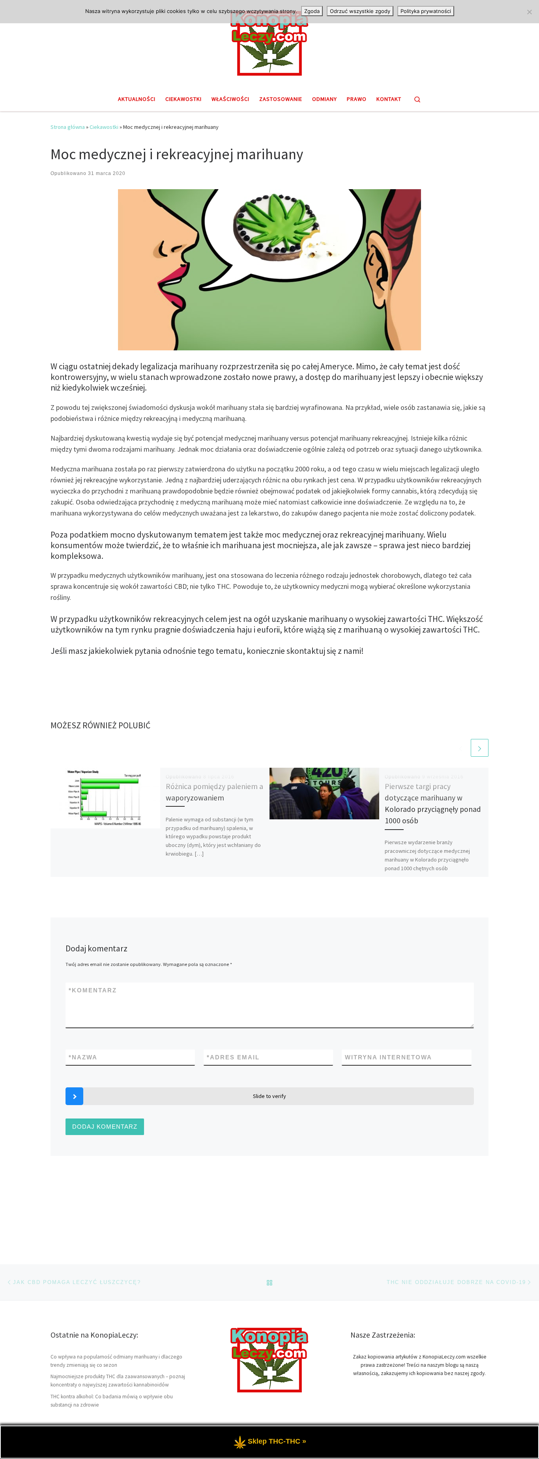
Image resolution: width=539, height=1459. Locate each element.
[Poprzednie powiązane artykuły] (461, 748)
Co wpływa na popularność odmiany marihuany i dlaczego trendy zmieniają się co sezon (116, 1360)
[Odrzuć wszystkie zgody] (529, 12)
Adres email (233, 1057)
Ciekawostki (104, 126)
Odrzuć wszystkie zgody (360, 11)
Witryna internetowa (388, 1057)
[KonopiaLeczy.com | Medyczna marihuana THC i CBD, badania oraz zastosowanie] (269, 42)
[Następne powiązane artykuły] (479, 748)
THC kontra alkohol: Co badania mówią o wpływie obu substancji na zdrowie (112, 1400)
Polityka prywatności (426, 11)
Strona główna (68, 126)
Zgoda (312, 11)
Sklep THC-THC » (277, 1441)
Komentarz (93, 990)
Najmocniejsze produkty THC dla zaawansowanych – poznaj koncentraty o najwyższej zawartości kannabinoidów (118, 1380)
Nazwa (83, 1057)
